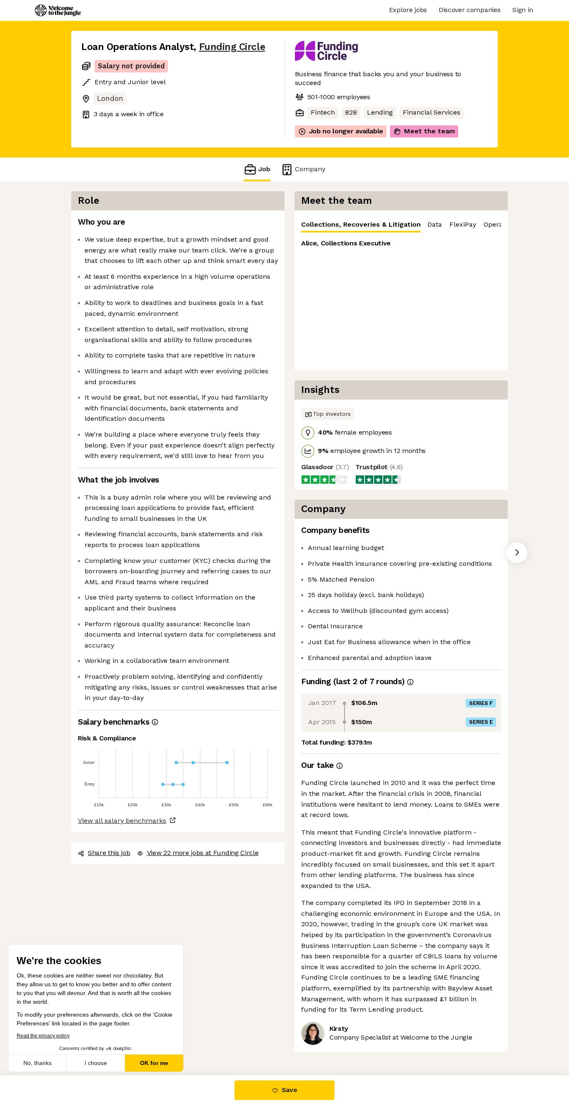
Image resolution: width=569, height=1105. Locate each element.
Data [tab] (434, 224)
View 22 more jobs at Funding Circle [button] (203, 853)
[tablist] (401, 224)
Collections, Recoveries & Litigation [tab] (361, 224)
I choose (96, 1063)
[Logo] (58, 10)
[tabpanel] (401, 301)
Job (264, 169)
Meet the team (429, 131)
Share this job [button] (109, 853)
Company (310, 169)
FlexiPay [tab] (462, 224)
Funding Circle (232, 46)
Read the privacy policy (43, 1036)
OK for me (154, 1063)
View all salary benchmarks (122, 821)
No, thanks (37, 1063)
